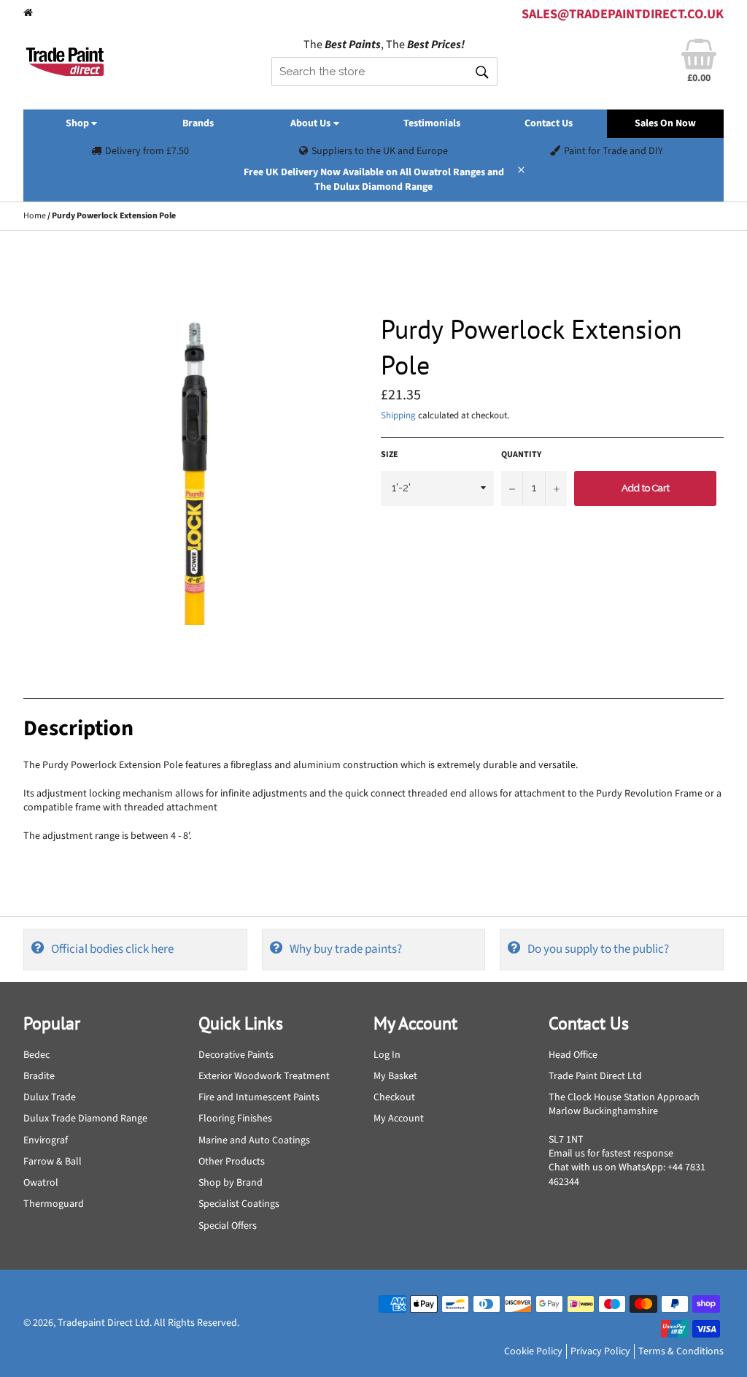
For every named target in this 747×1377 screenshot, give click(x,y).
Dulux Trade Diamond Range (85, 1118)
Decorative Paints (236, 1055)
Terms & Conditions (681, 1351)
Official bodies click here (112, 949)
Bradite (39, 1076)
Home (34, 216)
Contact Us (549, 123)
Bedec (36, 1055)
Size (389, 455)
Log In (387, 1055)
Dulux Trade (49, 1097)
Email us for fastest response (611, 1153)
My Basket (395, 1076)
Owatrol (40, 1182)
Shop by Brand (230, 1182)
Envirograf (45, 1140)
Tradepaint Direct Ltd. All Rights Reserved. (148, 1323)
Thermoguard (53, 1204)
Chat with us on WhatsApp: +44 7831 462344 (627, 1174)
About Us (311, 123)
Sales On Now (665, 123)
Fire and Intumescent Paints (259, 1097)
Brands (198, 123)
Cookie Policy (533, 1351)
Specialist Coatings (238, 1204)
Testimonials (431, 123)
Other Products (231, 1161)
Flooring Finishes (235, 1118)
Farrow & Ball (52, 1161)
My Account (399, 1118)
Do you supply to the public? (598, 949)
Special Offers (227, 1226)
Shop (78, 123)
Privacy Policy (600, 1351)
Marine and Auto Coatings (254, 1140)
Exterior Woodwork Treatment (264, 1076)
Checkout (394, 1097)
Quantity (521, 455)
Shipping (398, 415)
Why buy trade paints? (346, 949)
